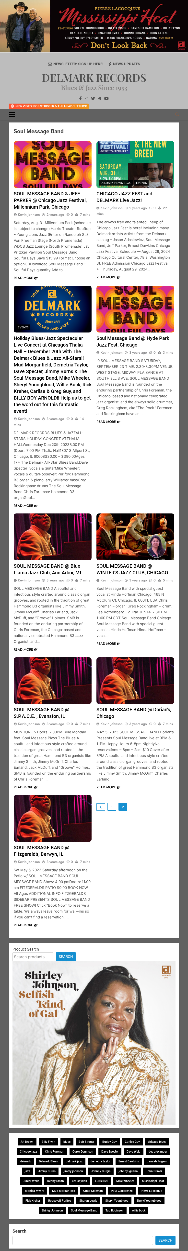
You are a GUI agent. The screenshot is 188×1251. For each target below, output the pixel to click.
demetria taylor (100, 1161)
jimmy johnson (73, 1171)
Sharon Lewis (88, 1200)
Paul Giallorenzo (122, 1191)
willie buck (138, 1210)
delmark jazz (74, 1161)
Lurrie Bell (101, 1181)
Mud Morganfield (63, 1191)
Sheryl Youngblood (149, 1200)
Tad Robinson (115, 1210)
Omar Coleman (93, 1191)
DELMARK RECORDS (94, 77)
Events (141, 183)
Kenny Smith (55, 1181)
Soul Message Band (84, 1210)
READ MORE (23, 277)
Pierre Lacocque (151, 1191)
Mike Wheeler (125, 1181)
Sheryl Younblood (117, 1200)
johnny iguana (128, 1171)
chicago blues (157, 1141)
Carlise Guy (132, 1141)
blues (66, 1141)
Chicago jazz (28, 1151)
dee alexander (158, 1151)
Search (66, 957)
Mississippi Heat (153, 1181)
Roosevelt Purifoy (59, 1200)
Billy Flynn (48, 1141)
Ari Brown (27, 1141)
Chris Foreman (54, 1151)
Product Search (25, 949)
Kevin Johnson (29, 214)
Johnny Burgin (101, 1171)
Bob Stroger (86, 1141)
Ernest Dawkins (128, 1161)
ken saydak (79, 1181)
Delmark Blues (48, 1161)
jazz (27, 1171)
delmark (25, 1161)
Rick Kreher (32, 1200)
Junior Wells (31, 1181)
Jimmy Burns (47, 1171)
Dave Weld (134, 1151)
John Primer (154, 1171)
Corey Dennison (82, 1151)
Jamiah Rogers (157, 1161)
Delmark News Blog (116, 183)
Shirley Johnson (52, 1210)
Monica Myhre (34, 1191)
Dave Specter (109, 1151)
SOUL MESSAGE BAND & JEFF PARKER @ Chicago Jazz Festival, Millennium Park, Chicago (50, 200)
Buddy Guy (109, 1141)
